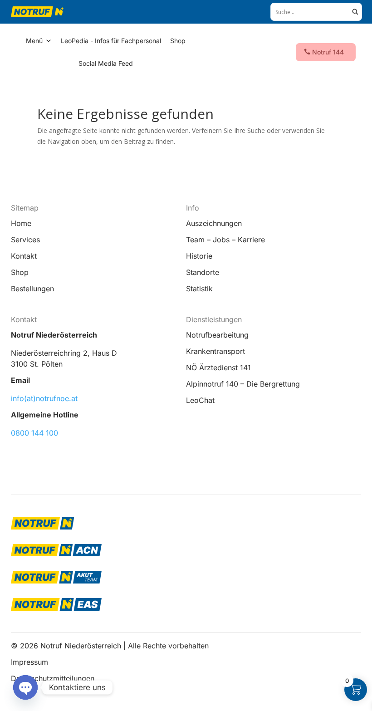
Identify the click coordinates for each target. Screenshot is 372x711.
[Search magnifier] (355, 11)
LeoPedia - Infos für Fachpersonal (111, 40)
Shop (178, 40)
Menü (34, 40)
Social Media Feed (105, 63)
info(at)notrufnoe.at (44, 398)
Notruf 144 (328, 52)
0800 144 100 (34, 432)
